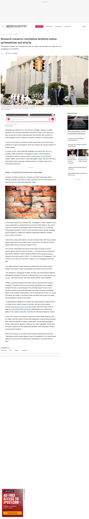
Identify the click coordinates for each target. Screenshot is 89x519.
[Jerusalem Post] (15, 26)
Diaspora (10, 34)
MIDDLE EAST (68, 26)
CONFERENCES (39, 26)
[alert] (12, 503)
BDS (11, 350)
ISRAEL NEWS (49, 26)
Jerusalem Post (4, 34)
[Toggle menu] (3, 26)
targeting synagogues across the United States (20, 307)
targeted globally (47, 254)
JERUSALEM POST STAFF (11, 124)
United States (4, 350)
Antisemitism (16, 34)
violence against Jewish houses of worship (34, 156)
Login (84, 26)
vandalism (16, 350)
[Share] (2, 53)
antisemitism (24, 350)
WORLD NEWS (58, 26)
